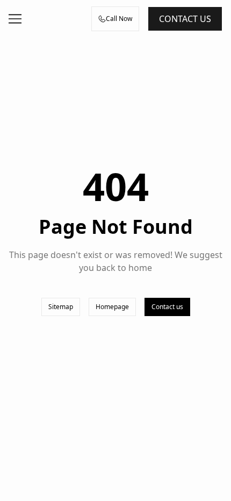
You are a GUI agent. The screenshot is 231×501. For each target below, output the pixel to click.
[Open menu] (15, 19)
